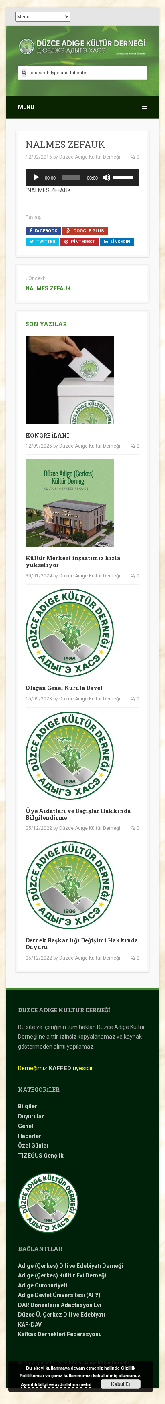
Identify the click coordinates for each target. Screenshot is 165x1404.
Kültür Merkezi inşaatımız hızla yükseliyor (73, 561)
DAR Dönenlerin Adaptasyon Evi (59, 1305)
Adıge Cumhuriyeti (42, 1285)
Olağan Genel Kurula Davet (64, 688)
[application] (82, 177)
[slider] (124, 176)
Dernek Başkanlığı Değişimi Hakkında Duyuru (82, 943)
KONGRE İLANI (47, 435)
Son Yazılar (46, 324)
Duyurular (31, 1116)
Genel (25, 1126)
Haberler (29, 1136)
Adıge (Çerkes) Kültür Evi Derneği (62, 1275)
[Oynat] (36, 177)
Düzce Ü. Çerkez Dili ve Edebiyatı (61, 1314)
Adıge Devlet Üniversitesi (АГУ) (59, 1295)
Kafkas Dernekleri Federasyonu (60, 1334)
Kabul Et (120, 1384)
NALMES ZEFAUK (48, 288)
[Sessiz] (107, 177)
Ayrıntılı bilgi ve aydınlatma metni (56, 1384)
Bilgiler (27, 1106)
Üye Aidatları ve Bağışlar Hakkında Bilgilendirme (78, 814)
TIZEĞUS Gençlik (41, 1155)
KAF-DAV (30, 1324)
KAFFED (60, 1068)
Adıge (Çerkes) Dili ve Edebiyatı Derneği (70, 1266)
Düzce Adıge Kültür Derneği (89, 157)
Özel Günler (33, 1145)
